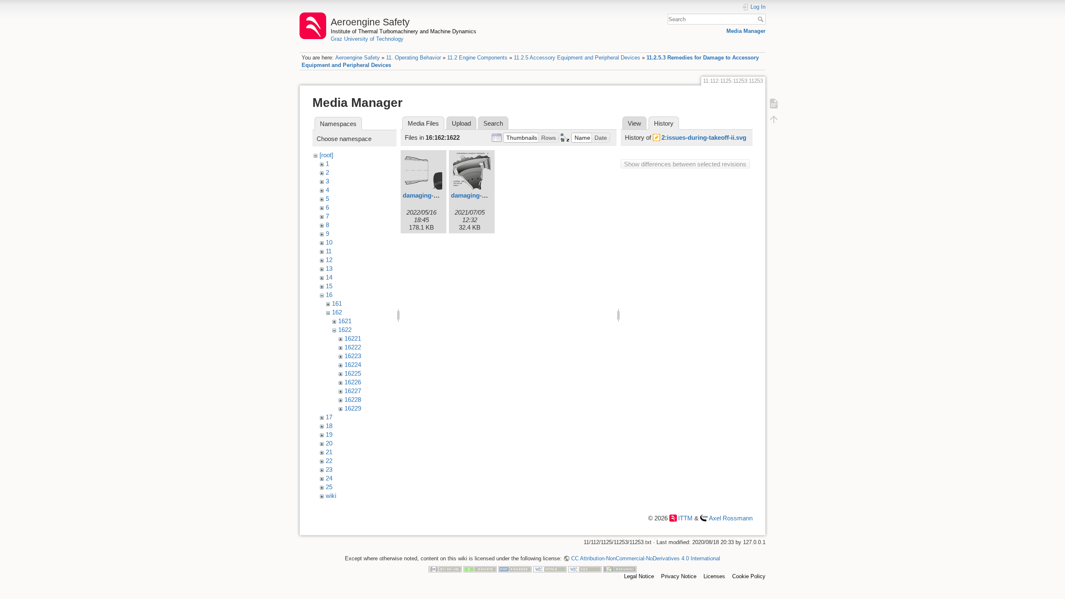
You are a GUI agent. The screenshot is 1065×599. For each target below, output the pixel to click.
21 (329, 451)
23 (329, 469)
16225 (352, 373)
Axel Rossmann (731, 518)
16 (329, 294)
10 (329, 242)
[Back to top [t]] (773, 119)
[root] (326, 154)
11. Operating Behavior (413, 57)
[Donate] (480, 569)
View (634, 123)
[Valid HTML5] (550, 569)
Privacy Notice (678, 576)
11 (329, 251)
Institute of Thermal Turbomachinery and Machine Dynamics (403, 31)
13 (329, 268)
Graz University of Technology (367, 39)
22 (329, 460)
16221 (352, 338)
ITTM (685, 518)
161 (337, 303)
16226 (352, 382)
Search (761, 19)
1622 (345, 329)
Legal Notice (639, 576)
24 (329, 478)
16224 (352, 364)
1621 (345, 320)
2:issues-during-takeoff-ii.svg (703, 137)
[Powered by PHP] (515, 569)
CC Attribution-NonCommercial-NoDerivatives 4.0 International (645, 558)
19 (329, 434)
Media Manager (745, 31)
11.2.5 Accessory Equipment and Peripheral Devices (577, 57)
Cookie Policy (748, 576)
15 (329, 286)
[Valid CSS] (585, 569)
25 (329, 486)
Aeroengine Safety (357, 57)
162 (337, 312)
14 (329, 277)
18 (329, 425)
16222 (352, 347)
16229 (352, 408)
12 (329, 259)
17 (329, 417)
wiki (331, 495)
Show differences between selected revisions (685, 164)
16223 (352, 355)
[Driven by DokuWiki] (620, 569)
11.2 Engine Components (477, 57)
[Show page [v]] (773, 103)
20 (329, 443)
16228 (352, 399)
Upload (461, 123)
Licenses (714, 576)
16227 (352, 390)
